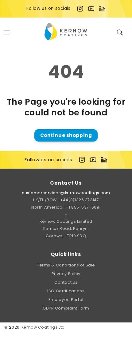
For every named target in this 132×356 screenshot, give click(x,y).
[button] (7, 32)
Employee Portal (66, 299)
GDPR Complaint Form (66, 308)
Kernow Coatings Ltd (43, 327)
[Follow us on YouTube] (91, 9)
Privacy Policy (66, 273)
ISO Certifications (65, 291)
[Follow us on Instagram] (80, 9)
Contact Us (66, 282)
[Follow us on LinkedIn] (102, 9)
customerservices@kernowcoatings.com (66, 192)
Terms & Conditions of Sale (66, 265)
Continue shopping (66, 135)
